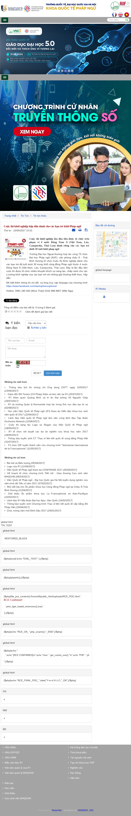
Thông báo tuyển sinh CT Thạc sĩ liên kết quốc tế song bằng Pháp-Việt (48, 438)
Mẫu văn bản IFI (13, 762)
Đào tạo (8, 783)
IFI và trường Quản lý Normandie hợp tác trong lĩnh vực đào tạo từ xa (48, 404)
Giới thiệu (9, 793)
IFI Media (101, 288)
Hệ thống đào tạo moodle (83, 747)
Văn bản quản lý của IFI (17, 767)
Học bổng (75, 772)
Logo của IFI (13, 466)
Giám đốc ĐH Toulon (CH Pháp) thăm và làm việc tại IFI (38, 394)
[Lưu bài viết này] (86, 230)
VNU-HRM (9, 757)
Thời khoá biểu (77, 752)
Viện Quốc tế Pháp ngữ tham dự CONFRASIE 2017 (34, 469)
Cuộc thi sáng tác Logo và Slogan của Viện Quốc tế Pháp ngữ (48, 424)
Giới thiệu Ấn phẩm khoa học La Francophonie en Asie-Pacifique (48, 493)
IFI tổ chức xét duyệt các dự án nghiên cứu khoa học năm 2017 (48, 431)
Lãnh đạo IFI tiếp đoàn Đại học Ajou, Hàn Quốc (32, 500)
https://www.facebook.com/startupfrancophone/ (31, 286)
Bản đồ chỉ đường (105, 225)
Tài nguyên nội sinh (80, 757)
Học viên (8, 788)
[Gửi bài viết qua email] (74, 230)
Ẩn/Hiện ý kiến (38, 327)
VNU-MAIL (9, 747)
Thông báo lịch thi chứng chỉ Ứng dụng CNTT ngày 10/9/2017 (48, 387)
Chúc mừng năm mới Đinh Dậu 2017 (27, 510)
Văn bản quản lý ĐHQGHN (18, 772)
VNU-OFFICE (11, 752)
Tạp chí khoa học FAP (81, 762)
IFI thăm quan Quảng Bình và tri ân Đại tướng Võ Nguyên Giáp (48, 397)
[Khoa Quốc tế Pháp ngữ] (22, 8)
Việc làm (74, 778)
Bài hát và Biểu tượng (18, 463)
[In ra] (80, 230)
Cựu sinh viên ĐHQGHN (17, 798)
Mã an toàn (8, 364)
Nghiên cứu (76, 767)
